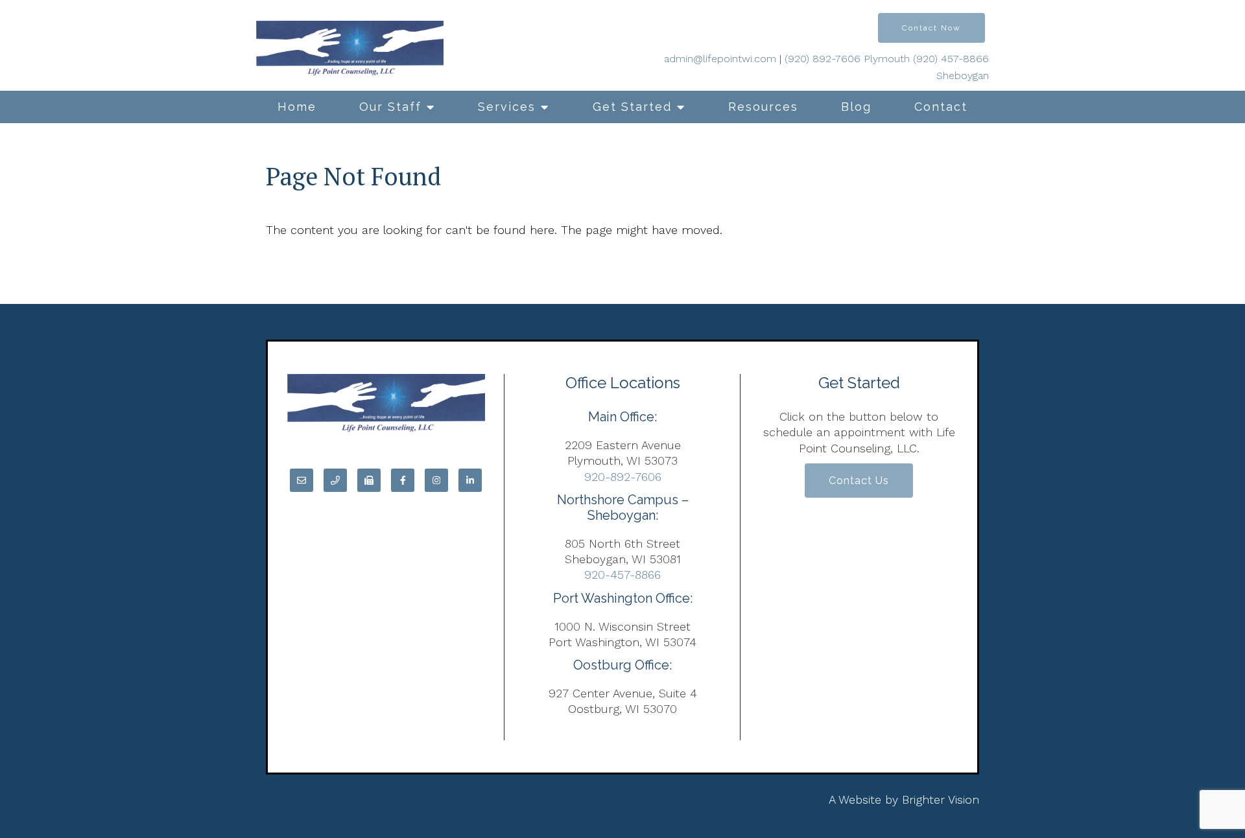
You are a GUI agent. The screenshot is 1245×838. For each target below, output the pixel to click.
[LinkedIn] (470, 480)
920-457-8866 (622, 574)
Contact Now (931, 27)
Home (297, 106)
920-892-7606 (622, 476)
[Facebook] (402, 480)
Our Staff (390, 106)
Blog (856, 106)
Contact (940, 106)
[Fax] (369, 480)
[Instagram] (436, 480)
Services (507, 106)
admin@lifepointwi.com (720, 58)
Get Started (632, 106)
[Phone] (335, 480)
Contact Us (859, 480)
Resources (763, 106)
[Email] (301, 480)
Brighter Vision (940, 799)
